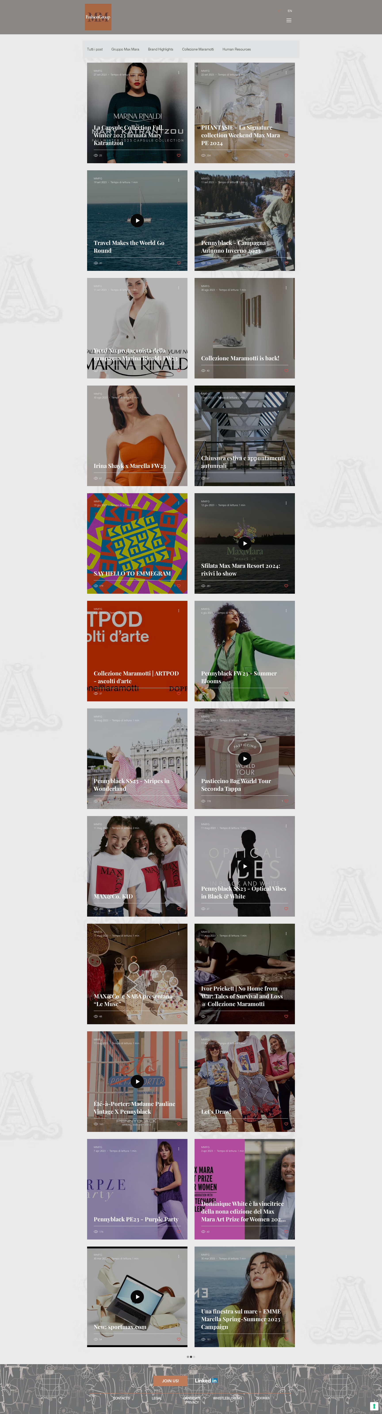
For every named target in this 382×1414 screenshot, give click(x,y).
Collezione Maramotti (198, 49)
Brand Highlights (160, 49)
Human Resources (237, 49)
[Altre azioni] (180, 72)
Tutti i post (95, 49)
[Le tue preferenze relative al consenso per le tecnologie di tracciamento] (374, 1406)
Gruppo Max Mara (125, 49)
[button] (289, 20)
